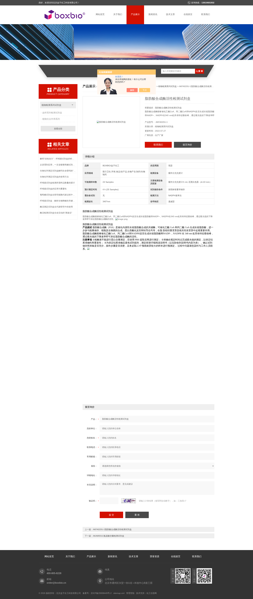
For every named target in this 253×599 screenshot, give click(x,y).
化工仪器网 (151, 593)
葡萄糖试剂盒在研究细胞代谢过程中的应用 (58, 195)
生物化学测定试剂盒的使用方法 (54, 177)
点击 (72, 105)
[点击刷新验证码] (128, 500)
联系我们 (205, 14)
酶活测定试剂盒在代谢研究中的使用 (56, 207)
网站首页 (100, 14)
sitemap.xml (118, 593)
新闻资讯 (152, 14)
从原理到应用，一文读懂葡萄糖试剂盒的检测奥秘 (58, 165)
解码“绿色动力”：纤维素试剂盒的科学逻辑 (58, 159)
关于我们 (117, 14)
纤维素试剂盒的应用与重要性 (53, 189)
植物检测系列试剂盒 (51, 105)
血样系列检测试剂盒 (52, 112)
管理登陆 (130, 593)
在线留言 (188, 14)
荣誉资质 (154, 556)
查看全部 (58, 128)
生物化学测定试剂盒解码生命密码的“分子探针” (58, 171)
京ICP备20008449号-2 (101, 593)
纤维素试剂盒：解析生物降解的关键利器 (58, 201)
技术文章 (170, 14)
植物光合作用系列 (51, 119)
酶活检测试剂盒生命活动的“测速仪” (56, 213)
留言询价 (187, 144)
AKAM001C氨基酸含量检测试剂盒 (108, 536)
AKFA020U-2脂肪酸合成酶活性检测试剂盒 (112, 529)
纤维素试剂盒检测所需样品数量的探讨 (57, 183)
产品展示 (135, 14)
